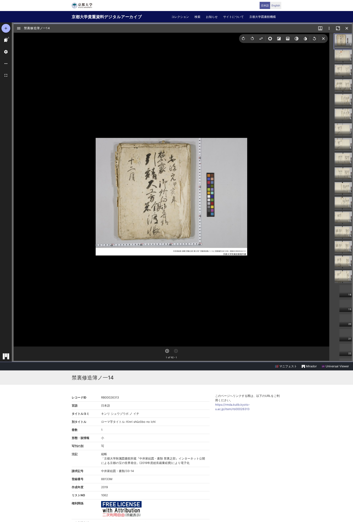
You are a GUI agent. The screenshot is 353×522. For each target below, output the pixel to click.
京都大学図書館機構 (262, 17)
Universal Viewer (337, 366)
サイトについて (233, 17)
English (276, 5)
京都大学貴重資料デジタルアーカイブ (107, 16)
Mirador (311, 366)
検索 (197, 17)
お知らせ (212, 17)
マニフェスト (287, 366)
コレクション (180, 17)
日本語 (265, 5)
